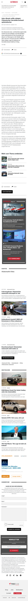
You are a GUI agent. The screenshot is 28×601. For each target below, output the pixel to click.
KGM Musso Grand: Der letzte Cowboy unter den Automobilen (14, 391)
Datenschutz (14, 597)
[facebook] (7, 575)
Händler (16, 120)
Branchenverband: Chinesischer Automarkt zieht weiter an (12, 347)
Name (3, 501)
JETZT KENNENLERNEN (14, 258)
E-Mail (3, 495)
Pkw (4, 99)
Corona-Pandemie (21, 109)
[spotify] (20, 575)
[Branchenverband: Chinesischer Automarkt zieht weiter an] (14, 336)
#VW (8, 441)
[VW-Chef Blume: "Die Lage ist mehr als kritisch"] (14, 433)
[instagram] (10, 575)
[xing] (13, 575)
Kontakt (8, 593)
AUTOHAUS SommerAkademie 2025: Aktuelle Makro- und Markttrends (13, 247)
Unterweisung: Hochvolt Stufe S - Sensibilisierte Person (13, 221)
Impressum (5, 597)
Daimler (24, 138)
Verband (16, 99)
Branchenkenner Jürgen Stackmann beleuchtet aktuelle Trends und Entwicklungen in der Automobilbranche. (12, 253)
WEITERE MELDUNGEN (8, 357)
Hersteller (4, 108)
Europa (16, 111)
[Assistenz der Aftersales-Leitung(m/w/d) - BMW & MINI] (5, 462)
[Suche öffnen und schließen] (22, 2)
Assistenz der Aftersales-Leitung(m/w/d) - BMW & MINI (11, 467)
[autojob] (23, 455)
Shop (6, 590)
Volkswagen (18, 138)
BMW (5, 139)
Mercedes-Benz (8, 141)
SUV (24, 130)
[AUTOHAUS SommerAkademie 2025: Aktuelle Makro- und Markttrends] (14, 236)
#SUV (8, 415)
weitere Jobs (5, 476)
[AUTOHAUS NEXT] (9, 201)
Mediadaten (19, 590)
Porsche (16, 139)
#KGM (8, 387)
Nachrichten (7, 12)
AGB (9, 597)
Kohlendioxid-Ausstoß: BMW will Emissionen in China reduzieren (12, 320)
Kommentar (4, 506)
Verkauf (16, 127)
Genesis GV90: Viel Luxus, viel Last (13, 418)
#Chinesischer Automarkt (8, 364)
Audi (22, 139)
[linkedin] (17, 575)
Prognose (13, 85)
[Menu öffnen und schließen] (2, 2)
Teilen (15, 49)
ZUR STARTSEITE (7, 191)
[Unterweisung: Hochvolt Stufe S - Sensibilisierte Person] (14, 210)
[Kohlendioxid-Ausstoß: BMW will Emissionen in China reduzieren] (14, 308)
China (18, 85)
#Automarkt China (8, 272)
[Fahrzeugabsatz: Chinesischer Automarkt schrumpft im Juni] (14, 281)
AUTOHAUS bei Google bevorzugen (12, 53)
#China (8, 317)
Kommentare (7, 49)
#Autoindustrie (14, 363)
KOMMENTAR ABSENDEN (14, 529)
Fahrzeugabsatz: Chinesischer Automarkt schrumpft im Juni (11, 292)
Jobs (12, 590)
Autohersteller (14, 12)
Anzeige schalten (17, 476)
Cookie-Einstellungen (21, 597)
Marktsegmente (17, 144)
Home (3, 12)
